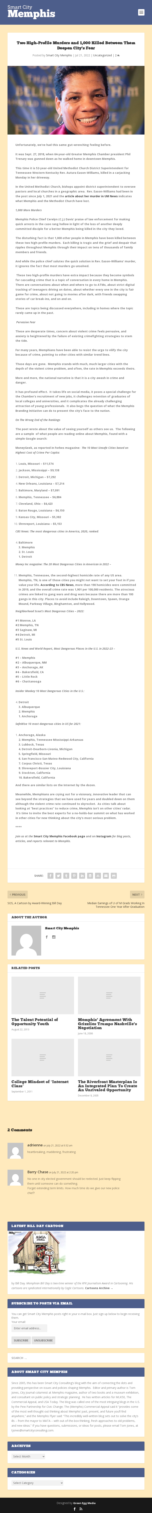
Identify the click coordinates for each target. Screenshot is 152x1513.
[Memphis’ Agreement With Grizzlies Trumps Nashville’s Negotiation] (109, 995)
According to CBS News (57, 585)
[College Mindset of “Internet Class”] (42, 1057)
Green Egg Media (84, 1503)
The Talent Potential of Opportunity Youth (34, 1022)
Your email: (18, 1322)
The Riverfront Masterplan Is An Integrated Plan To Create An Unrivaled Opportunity (107, 1086)
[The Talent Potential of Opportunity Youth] (42, 995)
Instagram (103, 836)
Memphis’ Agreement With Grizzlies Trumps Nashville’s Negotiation (107, 1024)
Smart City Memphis (59, 55)
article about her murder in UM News (91, 196)
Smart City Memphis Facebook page (59, 836)
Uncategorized (102, 55)
